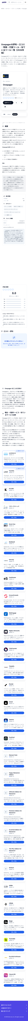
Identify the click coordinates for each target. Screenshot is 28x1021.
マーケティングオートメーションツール (12, 212)
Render (11, 684)
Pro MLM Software (14, 956)
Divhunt (11, 868)
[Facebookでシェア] (21, 102)
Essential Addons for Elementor (15, 830)
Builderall (12, 542)
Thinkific (11, 666)
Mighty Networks (14, 631)
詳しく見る (14, 464)
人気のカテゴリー (6, 1008)
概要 (4, 114)
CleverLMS (12, 974)
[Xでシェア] (16, 102)
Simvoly (11, 559)
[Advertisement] (14, 26)
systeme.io (12, 453)
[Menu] (25, 2)
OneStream (12, 577)
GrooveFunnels (13, 595)
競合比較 (15, 114)
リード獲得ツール (7, 215)
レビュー (9, 114)
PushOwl (12, 737)
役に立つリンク (5, 1011)
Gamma (11, 719)
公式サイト (7, 102)
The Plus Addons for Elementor (15, 849)
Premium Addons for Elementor (15, 811)
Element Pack (13, 755)
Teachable (12, 939)
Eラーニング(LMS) (7, 206)
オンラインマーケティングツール (10, 209)
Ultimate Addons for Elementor (15, 792)
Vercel (11, 702)
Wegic (11, 921)
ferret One (12, 524)
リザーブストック (14, 506)
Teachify (11, 471)
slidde (11, 885)
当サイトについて (6, 1005)
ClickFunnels (13, 648)
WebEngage (12, 613)
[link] (14, 459)
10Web (11, 903)
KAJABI (11, 488)
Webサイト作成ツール (18, 206)
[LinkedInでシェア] (5, 106)
